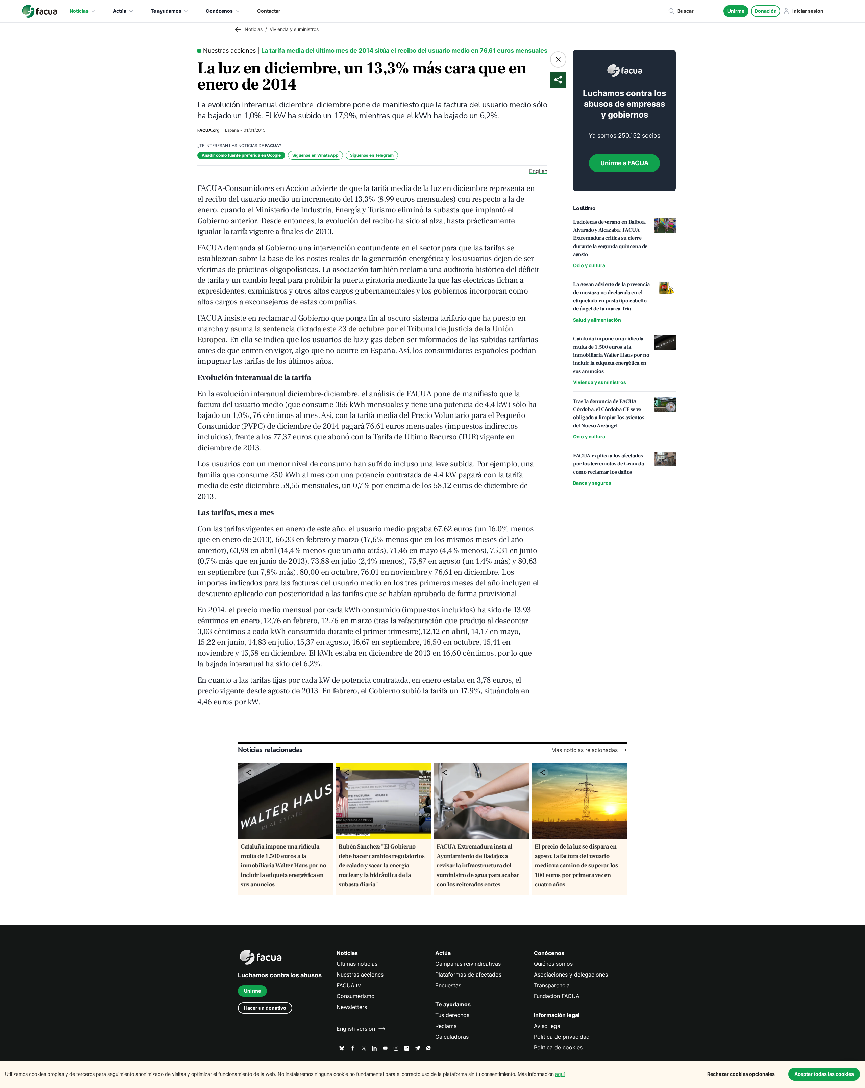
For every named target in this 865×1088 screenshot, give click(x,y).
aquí (560, 1074)
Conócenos (219, 11)
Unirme (735, 11)
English (538, 171)
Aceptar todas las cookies (824, 1074)
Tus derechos (452, 1015)
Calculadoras (452, 1036)
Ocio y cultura (589, 265)
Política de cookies (558, 1047)
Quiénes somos (553, 963)
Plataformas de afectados (468, 974)
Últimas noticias (357, 963)
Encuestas (448, 985)
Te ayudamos (166, 11)
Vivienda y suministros (599, 382)
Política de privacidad (562, 1036)
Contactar (268, 11)
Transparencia (552, 985)
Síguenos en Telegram (372, 155)
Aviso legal (548, 1025)
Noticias (79, 11)
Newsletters (352, 1007)
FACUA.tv (349, 985)
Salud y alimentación (597, 320)
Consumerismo (356, 996)
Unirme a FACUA (624, 163)
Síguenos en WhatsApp (315, 155)
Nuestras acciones (360, 974)
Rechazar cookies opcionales (741, 1074)
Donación (766, 11)
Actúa (119, 11)
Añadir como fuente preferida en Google (241, 155)
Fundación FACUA (556, 996)
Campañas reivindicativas (468, 963)
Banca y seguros (592, 483)
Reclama (446, 1025)
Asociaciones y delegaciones (571, 974)
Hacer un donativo (265, 1008)
